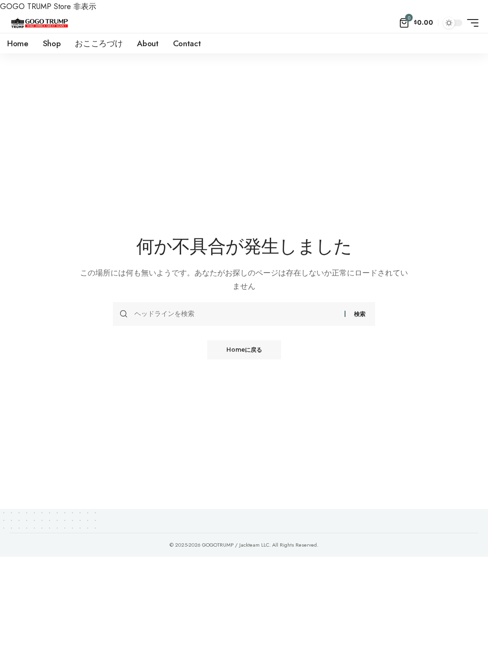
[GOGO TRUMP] (40, 23)
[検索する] (236, 314)
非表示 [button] (84, 6)
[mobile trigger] (470, 23)
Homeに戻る (244, 349)
